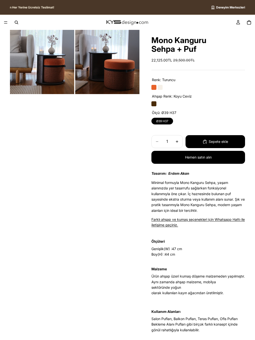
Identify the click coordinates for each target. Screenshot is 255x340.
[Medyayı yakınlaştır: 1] (42, 62)
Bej (160, 87)
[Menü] (5, 22)
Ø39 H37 (162, 120)
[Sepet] (249, 22)
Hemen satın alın (198, 157)
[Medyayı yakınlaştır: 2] (107, 62)
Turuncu (153, 87)
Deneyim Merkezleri (230, 7)
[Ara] (16, 22)
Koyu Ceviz (153, 103)
